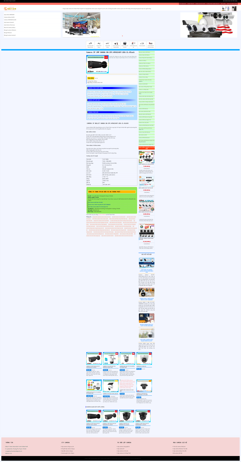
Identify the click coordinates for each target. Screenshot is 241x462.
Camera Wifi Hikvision (143, 108)
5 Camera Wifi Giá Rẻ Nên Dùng (94, 103)
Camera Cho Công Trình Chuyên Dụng (145, 93)
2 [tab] (120, 36)
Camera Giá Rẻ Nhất (143, 84)
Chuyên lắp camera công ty (68, 448)
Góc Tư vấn (223, 3)
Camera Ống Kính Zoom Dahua (145, 57)
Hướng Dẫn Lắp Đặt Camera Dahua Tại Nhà (101, 216)
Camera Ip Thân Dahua (144, 66)
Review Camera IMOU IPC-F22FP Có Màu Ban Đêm (146, 325)
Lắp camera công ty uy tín (68, 446)
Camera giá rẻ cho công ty (68, 453)
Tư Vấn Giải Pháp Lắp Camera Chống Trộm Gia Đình (121, 220)
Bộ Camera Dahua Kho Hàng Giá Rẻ (118, 230)
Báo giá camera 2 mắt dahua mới (94, 91)
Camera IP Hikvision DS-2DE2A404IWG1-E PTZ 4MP (142, 394)
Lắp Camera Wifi (182, 3)
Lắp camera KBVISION (9, 14)
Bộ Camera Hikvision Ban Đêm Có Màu (95, 116)
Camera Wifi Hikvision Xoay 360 (145, 117)
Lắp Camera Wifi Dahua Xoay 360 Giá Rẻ (146, 105)
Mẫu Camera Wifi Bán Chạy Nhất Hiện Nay (118, 218)
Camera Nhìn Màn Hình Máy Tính (146, 96)
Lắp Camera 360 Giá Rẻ (92, 118)
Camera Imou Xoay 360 (143, 122)
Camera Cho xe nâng (143, 77)
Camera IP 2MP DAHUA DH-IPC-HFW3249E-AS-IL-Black (93, 367)
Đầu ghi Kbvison (8, 32)
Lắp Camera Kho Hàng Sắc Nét (147, 164)
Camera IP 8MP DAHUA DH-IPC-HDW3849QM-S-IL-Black (142, 424)
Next (173, 25)
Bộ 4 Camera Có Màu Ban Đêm (126, 233)
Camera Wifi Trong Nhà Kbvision (94, 106)
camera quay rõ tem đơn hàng (93, 94)
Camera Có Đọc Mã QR (143, 74)
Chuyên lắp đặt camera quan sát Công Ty (190, 18)
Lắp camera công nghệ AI (123, 446)
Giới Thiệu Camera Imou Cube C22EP (100, 218)
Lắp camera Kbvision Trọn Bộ (180, 448)
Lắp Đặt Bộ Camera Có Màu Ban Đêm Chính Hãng (108, 118)
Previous (67, 25)
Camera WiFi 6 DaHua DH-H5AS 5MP (127, 390)
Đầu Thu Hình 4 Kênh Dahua (145, 71)
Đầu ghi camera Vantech (10, 35)
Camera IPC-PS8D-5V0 (141, 366)
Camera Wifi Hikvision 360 (107, 103)
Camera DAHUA (102, 214)
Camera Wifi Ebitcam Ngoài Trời (129, 106)
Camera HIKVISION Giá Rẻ (10, 19)
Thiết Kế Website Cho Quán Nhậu (115, 224)
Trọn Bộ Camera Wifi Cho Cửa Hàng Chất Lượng (103, 232)
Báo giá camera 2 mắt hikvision (121, 94)
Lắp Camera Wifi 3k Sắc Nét (144, 111)
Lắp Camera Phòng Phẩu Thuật (145, 86)
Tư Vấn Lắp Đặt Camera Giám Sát (212, 3)
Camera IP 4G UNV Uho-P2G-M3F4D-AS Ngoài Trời (109, 367)
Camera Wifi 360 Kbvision (144, 137)
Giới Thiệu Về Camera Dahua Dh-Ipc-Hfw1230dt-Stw (146, 271)
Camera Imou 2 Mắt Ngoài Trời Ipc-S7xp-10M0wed (147, 299)
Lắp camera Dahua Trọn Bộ (179, 451)
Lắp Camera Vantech (9, 22)
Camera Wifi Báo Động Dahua (145, 68)
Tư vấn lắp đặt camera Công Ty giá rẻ (189, 31)
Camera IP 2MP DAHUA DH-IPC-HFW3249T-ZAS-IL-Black (110, 52)
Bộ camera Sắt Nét (177, 453)
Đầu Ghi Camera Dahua (9, 27)
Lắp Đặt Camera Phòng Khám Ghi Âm (146, 239)
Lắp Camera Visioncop (9, 25)
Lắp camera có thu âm (123, 451)
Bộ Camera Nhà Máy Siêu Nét (146, 212)
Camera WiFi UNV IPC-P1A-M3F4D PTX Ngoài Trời (93, 393)
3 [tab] (122, 36)
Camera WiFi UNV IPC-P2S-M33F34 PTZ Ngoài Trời (127, 367)
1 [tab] (118, 36)
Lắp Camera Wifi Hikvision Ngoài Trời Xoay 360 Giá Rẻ (146, 141)
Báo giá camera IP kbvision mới (93, 96)
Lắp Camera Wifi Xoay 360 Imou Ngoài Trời (145, 129)
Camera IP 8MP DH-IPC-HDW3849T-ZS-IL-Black (124, 424)
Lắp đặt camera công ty (67, 451)
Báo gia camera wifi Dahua (144, 52)
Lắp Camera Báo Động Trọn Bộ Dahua (125, 116)
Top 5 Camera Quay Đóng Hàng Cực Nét (122, 91)
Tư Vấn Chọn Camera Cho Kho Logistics (145, 80)
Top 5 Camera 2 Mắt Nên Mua (107, 94)
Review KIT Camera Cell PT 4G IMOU (101, 220)
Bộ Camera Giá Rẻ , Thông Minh (111, 233)
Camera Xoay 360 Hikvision (144, 132)
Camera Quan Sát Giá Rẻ (200, 3)
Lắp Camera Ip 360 (143, 135)
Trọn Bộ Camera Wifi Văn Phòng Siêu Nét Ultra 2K (99, 230)
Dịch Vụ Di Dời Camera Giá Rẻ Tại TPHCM (105, 226)
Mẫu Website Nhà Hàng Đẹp (116, 222)
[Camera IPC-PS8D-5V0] (144, 358)
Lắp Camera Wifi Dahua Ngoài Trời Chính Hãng (112, 106)
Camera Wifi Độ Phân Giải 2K (120, 103)
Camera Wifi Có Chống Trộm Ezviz (146, 102)
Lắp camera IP (121, 448)
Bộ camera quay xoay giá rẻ (146, 188)
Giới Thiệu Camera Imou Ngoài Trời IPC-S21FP (146, 340)
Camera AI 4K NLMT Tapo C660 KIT (110, 393)
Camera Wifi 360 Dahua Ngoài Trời (146, 144)
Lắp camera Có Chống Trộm (124, 453)
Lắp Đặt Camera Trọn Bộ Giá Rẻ (118, 216)
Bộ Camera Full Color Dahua (110, 116)
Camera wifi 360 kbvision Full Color (146, 125)
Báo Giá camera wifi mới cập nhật (146, 99)
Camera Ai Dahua (142, 60)
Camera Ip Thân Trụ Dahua (144, 63)
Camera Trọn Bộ (190, 3)
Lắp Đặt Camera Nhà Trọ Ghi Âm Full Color (124, 235)
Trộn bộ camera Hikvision (179, 446)
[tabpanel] (120, 25)
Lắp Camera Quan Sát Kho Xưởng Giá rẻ (95, 233)
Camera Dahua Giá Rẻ (9, 17)
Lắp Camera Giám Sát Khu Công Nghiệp (98, 224)
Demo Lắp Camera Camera (232, 3)
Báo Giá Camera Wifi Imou (107, 91)
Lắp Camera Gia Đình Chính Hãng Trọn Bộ (114, 228)
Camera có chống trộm (143, 89)
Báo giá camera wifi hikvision (145, 114)
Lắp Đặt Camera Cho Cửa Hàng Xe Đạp (123, 226)
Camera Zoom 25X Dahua (144, 55)
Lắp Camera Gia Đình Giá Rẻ (107, 235)
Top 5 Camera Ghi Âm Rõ (106, 96)
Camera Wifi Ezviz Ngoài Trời (145, 119)
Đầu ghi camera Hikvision (10, 30)
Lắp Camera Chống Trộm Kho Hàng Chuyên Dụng (125, 232)
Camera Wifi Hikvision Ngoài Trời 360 (95, 108)
